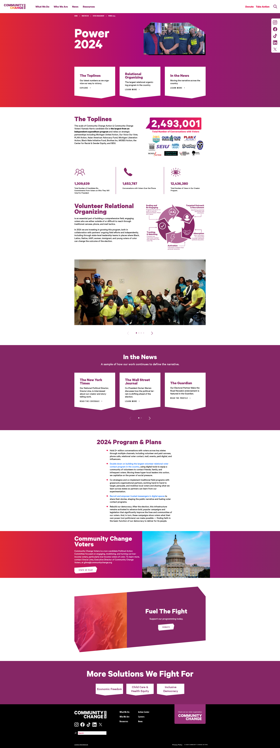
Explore (84, 87)
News (75, 6)
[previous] (128, 332)
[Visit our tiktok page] (275, 35)
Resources (89, 6)
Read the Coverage (90, 401)
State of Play (86, 570)
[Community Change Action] (14, 6)
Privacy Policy (177, 745)
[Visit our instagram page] (275, 22)
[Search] (275, 6)
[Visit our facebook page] (275, 29)
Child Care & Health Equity (140, 689)
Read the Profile (179, 398)
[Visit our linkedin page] (275, 42)
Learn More (131, 89)
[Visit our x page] (275, 49)
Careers (141, 716)
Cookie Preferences (81, 744)
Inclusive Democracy (170, 689)
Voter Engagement (98, 16)
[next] (152, 332)
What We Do (42, 6)
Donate (166, 627)
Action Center (143, 712)
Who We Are (61, 6)
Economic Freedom (109, 689)
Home (76, 16)
